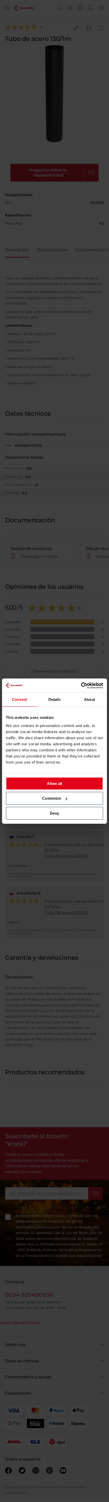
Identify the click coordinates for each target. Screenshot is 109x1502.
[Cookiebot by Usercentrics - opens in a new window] (81, 685)
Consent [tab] (19, 699)
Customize (51, 798)
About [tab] (89, 699)
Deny (54, 813)
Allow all (54, 783)
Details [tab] (54, 699)
